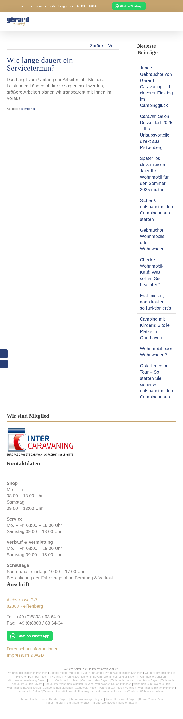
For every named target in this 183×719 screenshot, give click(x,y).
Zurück (97, 45)
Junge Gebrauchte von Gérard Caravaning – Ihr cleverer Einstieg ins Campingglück (156, 86)
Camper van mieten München (118, 687)
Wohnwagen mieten (152, 691)
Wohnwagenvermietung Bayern (27, 680)
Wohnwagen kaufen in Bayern (83, 676)
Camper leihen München (58, 687)
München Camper (93, 672)
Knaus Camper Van (151, 699)
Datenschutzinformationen (32, 648)
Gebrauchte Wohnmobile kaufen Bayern (68, 684)
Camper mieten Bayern (95, 680)
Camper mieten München (65, 672)
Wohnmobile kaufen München (120, 691)
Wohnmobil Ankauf (30, 691)
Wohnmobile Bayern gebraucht (81, 691)
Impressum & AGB (25, 655)
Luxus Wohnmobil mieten (63, 680)
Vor (111, 45)
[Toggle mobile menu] (174, 20)
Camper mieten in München (46, 676)
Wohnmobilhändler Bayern (120, 676)
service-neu (28, 108)
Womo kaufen (51, 691)
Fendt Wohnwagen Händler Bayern (115, 702)
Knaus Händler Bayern (54, 699)
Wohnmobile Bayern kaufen (24, 687)
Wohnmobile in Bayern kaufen (151, 684)
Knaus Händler (29, 699)
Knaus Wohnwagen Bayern (87, 699)
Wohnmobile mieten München (156, 687)
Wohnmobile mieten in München (28, 672)
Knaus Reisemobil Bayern (121, 699)
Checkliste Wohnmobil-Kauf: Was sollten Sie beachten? (152, 272)
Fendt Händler (54, 702)
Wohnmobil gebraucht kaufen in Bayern (135, 680)
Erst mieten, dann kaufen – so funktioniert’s (155, 301)
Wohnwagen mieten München (124, 672)
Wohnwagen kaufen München (113, 684)
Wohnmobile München (152, 676)
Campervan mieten (86, 687)
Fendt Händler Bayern (78, 702)
